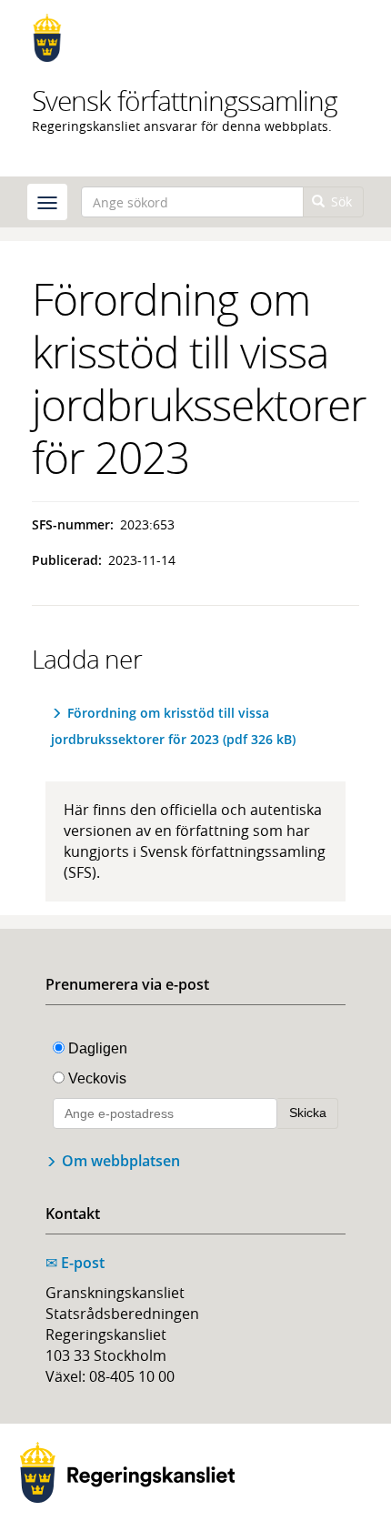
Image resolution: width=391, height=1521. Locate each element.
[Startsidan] (195, 38)
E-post (75, 1263)
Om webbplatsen (121, 1161)
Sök (339, 201)
